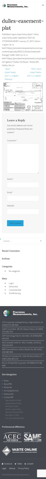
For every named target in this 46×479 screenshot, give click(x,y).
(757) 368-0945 (13, 325)
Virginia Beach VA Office (13, 400)
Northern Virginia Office (13, 409)
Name (10, 179)
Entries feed (13, 286)
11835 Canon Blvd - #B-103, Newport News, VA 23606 (22, 329)
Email (10, 192)
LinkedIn (30, 464)
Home (6, 380)
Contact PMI (8, 397)
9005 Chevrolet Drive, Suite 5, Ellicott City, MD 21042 (21, 349)
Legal (4, 468)
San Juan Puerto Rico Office (14, 418)
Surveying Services (11, 390)
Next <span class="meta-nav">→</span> (34, 72)
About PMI (8, 384)
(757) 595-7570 (7, 331)
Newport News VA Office (13, 403)
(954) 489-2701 (13, 359)
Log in (11, 283)
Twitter (19, 464)
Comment (12, 140)
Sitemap (12, 468)
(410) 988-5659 (7, 352)
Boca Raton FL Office (12, 415)
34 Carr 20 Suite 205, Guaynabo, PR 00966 (18, 363)
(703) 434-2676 (7, 345)
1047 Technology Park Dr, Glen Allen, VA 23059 (19, 336)
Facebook (8, 464)
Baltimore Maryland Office (14, 412)
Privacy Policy (23, 468)
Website (10, 205)
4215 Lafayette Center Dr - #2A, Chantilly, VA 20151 (21, 342)
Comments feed (15, 290)
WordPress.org (15, 293)
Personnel (8, 387)
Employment (8, 394)
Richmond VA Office (11, 406)
